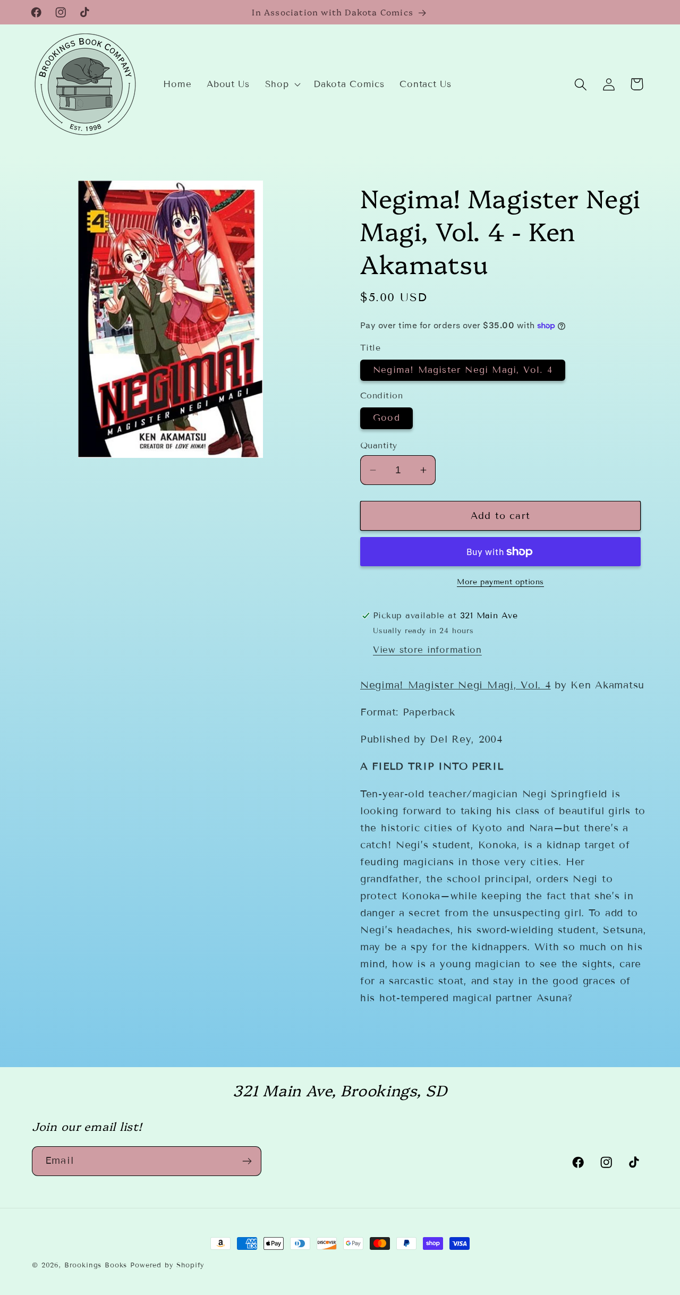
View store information (427, 649)
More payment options (500, 581)
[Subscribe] (247, 1161)
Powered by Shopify (167, 1265)
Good (386, 417)
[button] (281, 84)
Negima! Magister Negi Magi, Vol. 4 (462, 370)
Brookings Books (96, 1265)
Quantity (378, 445)
